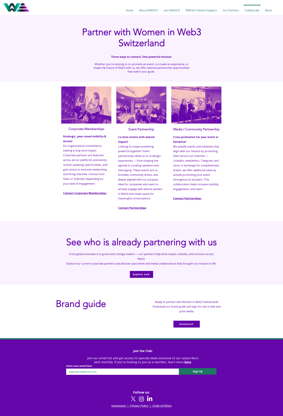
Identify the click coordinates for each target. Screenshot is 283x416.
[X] (133, 399)
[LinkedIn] (149, 399)
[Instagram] (141, 399)
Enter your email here (79, 366)
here (187, 362)
